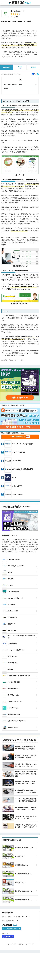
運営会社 (4, 917)
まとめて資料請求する (17, 436)
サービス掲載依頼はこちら (11, 929)
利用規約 (18, 917)
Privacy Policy (25, 917)
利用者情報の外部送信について (10, 920)
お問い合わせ (11, 917)
